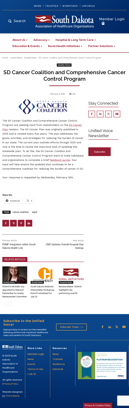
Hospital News (66, 282)
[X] (13, 223)
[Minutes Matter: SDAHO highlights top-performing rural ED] (71, 275)
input (34, 212)
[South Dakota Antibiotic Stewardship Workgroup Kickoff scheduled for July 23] (43, 275)
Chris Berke (13, 395)
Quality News (30, 57)
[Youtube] (117, 114)
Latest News (16, 57)
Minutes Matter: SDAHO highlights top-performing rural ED (70, 289)
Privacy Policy (10, 383)
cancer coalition (21, 212)
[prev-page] (4, 304)
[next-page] (10, 304)
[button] (16, 20)
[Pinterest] (21, 223)
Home (5, 57)
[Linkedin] (29, 223)
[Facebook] (5, 223)
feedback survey (60, 160)
